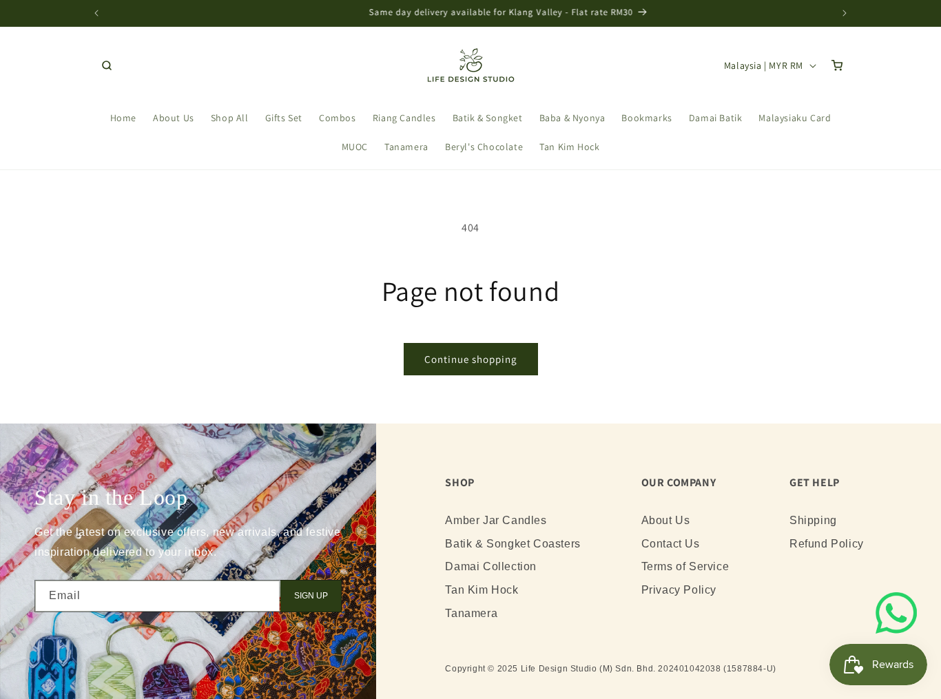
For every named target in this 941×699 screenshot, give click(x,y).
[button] (107, 65)
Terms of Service (685, 566)
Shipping (813, 520)
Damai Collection (491, 566)
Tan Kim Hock (481, 590)
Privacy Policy (678, 590)
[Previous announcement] (96, 13)
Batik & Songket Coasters (512, 544)
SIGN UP (311, 596)
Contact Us (670, 544)
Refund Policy (826, 544)
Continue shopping (470, 359)
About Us (665, 520)
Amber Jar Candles (495, 520)
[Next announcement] (844, 13)
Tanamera (471, 613)
